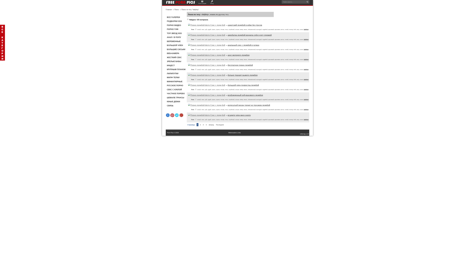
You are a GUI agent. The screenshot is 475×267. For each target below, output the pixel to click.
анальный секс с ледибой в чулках (243, 45)
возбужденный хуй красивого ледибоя (245, 95)
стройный (231, 29)
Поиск (176, 9)
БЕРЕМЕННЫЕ (174, 41)
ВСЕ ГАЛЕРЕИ (173, 17)
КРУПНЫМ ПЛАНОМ (176, 69)
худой (209, 29)
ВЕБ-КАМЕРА (173, 53)
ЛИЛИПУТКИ (172, 73)
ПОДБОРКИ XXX (174, 21)
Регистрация (202, 3)
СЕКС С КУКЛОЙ (174, 89)
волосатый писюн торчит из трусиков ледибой (249, 105)
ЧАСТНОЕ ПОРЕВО (176, 93)
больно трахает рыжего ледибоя (243, 75)
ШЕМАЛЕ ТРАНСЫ (175, 97)
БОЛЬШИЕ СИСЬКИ (176, 49)
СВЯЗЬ (170, 105)
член (202, 29)
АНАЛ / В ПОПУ (174, 37)
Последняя (220, 125)
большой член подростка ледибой (243, 85)
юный (199, 29)
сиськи (237, 29)
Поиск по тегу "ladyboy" (190, 9)
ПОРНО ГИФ (172, 29)
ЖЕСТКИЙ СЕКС (174, 57)
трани (218, 29)
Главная (169, 9)
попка (241, 29)
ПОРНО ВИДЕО (174, 25)
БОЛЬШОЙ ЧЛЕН (175, 45)
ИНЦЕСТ (171, 65)
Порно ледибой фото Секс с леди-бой (207, 25)
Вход (212, 3)
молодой (259, 29)
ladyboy (306, 29)
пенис (245, 29)
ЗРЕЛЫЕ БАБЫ (174, 61)
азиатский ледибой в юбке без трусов (245, 25)
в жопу (291, 29)
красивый (271, 29)
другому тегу (223, 14)
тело (226, 29)
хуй (206, 29)
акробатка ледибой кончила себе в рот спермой (250, 35)
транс (213, 29)
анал (301, 29)
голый (286, 29)
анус (298, 29)
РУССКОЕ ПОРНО (175, 85)
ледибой (265, 29)
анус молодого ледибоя (238, 55)
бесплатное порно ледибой (240, 65)
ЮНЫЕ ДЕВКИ (173, 101)
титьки (222, 29)
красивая (277, 29)
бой (295, 29)
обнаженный (252, 29)
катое (282, 29)
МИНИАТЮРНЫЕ (174, 81)
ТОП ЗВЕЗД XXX (174, 33)
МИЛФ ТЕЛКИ (173, 77)
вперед (211, 125)
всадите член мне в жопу (239, 115)
